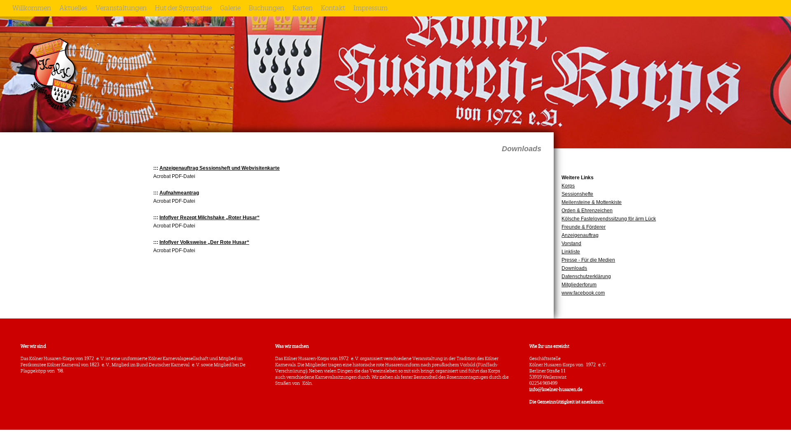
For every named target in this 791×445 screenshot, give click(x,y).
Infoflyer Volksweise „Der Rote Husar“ (204, 242)
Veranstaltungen (121, 8)
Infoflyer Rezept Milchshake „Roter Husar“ (209, 217)
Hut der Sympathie (183, 8)
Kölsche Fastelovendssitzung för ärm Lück (609, 219)
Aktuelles (73, 8)
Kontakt (333, 8)
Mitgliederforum (579, 285)
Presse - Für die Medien (588, 260)
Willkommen (31, 8)
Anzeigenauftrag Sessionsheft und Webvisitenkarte (219, 168)
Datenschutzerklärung (586, 276)
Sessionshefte (577, 194)
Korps (568, 186)
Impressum (370, 8)
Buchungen (266, 8)
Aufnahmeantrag (179, 193)
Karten (303, 8)
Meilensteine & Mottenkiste (592, 202)
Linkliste (571, 252)
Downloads (574, 268)
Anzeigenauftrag (580, 235)
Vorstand (571, 243)
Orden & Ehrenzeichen (587, 210)
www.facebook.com (583, 293)
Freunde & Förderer (584, 227)
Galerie (230, 8)
